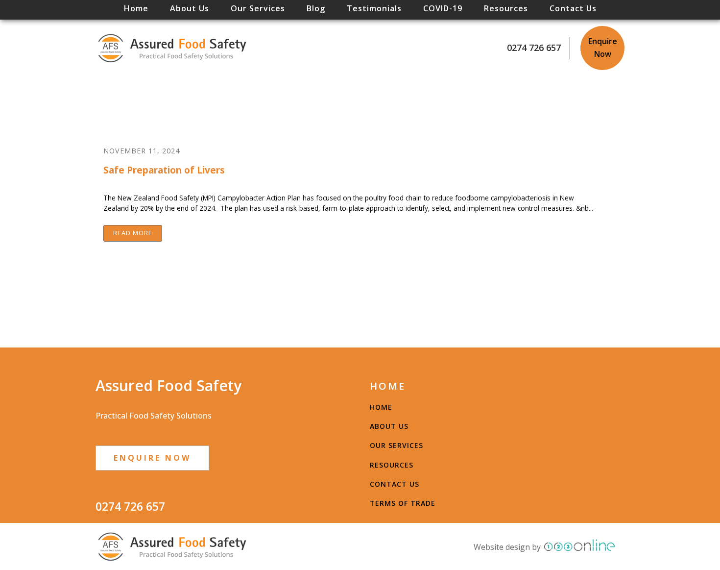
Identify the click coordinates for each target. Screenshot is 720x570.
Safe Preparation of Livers (164, 169)
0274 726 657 (534, 47)
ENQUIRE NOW (152, 457)
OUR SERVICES (396, 445)
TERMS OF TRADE (402, 503)
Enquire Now (602, 47)
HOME (381, 407)
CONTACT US (394, 484)
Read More (132, 232)
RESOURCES (391, 465)
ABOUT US (389, 426)
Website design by (507, 547)
